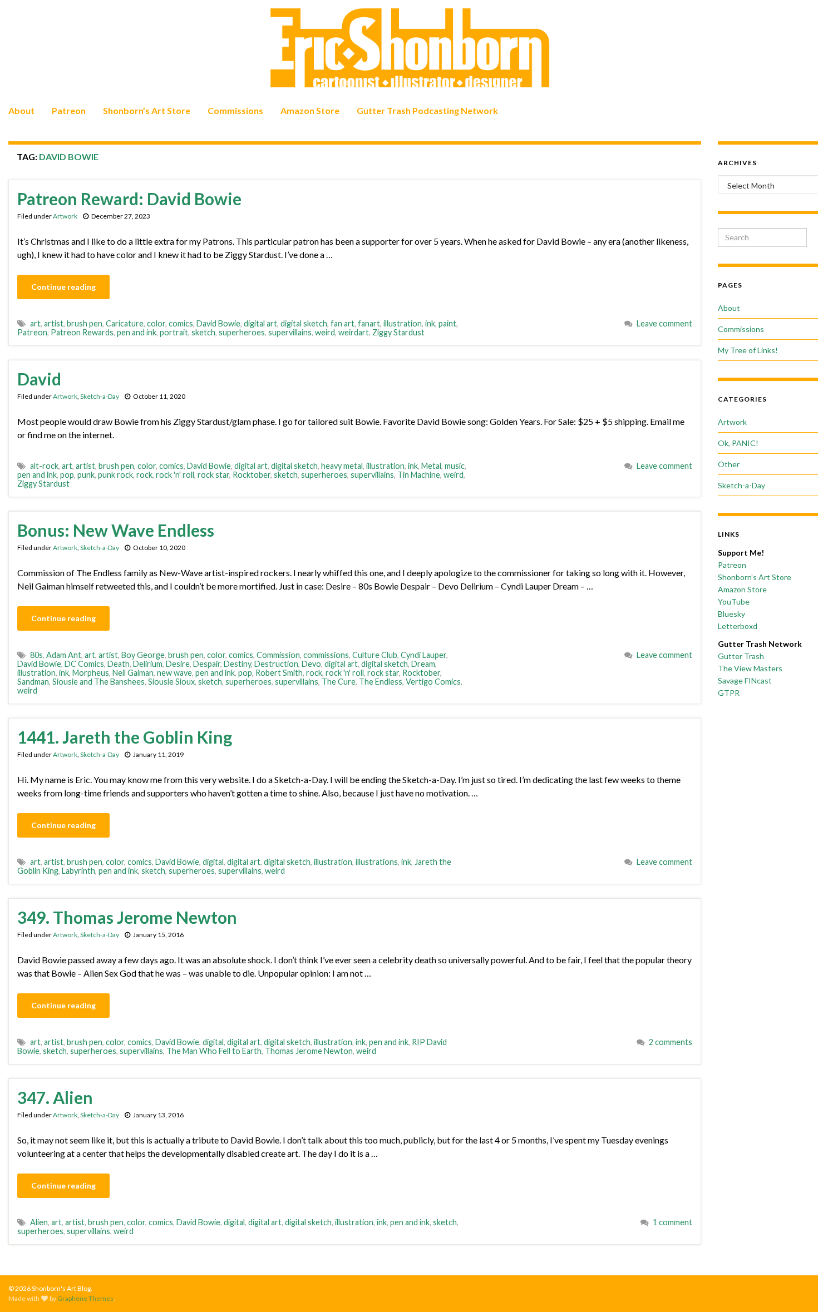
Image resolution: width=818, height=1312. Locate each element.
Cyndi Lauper (423, 655)
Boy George (143, 655)
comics (181, 323)
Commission (278, 655)
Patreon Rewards (82, 332)
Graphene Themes (85, 1298)
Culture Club (374, 655)
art (35, 323)
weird (325, 332)
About (21, 110)
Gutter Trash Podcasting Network (427, 110)
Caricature (125, 323)
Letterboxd (737, 626)
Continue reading (63, 286)
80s (36, 655)
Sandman (33, 681)
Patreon (69, 110)
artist (53, 323)
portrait (174, 332)
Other (729, 464)
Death (118, 664)
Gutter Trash (741, 656)
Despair (206, 664)
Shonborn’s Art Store (146, 110)
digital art (260, 323)
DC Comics (84, 664)
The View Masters (750, 668)
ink (430, 323)
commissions (326, 655)
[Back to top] (793, 1287)
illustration (402, 323)
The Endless (380, 681)
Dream (423, 664)
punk (86, 474)
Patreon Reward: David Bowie (129, 199)
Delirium (147, 664)
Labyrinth (78, 870)
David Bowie (218, 323)
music (455, 466)
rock (144, 474)
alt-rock (44, 466)
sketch (203, 332)
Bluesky (731, 613)
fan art (342, 323)
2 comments (670, 1042)
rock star (213, 474)
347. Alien (55, 1097)
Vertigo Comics (433, 681)
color (156, 323)
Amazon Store (309, 110)
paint (447, 323)
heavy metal (342, 466)
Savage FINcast (745, 680)
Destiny (237, 664)
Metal (431, 466)
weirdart (353, 332)
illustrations (377, 862)
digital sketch (303, 323)
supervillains (290, 332)
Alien (39, 1222)
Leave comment (664, 323)
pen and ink (136, 332)
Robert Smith (279, 672)
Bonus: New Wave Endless (115, 530)
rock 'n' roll (175, 474)
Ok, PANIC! (738, 443)
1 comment (672, 1222)
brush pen (84, 323)
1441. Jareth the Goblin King (124, 737)
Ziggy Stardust (398, 332)
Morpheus (90, 672)
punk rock (115, 474)
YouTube (734, 601)
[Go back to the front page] (409, 48)
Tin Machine (418, 474)
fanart (369, 323)
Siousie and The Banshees (98, 681)
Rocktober (251, 474)
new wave (174, 672)
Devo (311, 664)
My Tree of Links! (748, 350)
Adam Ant (63, 655)
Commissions (235, 110)
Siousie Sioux (171, 681)
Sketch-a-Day (99, 396)
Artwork (65, 216)
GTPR (729, 692)
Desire (178, 664)
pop (67, 474)
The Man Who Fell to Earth (214, 1051)
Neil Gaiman (133, 672)
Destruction (276, 664)
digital (213, 862)
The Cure (339, 681)
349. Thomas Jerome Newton (127, 917)
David (39, 379)
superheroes (242, 332)
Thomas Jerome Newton (309, 1051)
